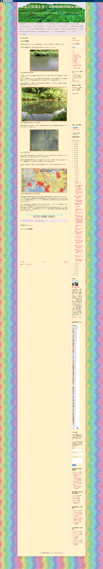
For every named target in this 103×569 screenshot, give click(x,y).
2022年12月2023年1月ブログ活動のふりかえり (77, 479)
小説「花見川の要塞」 (78, 213)
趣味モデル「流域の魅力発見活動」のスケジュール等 (79, 233)
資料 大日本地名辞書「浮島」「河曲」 (78, 197)
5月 (76, 263)
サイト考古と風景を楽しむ (63, 26)
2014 (75, 165)
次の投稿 (23, 262)
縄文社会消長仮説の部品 (43, 31)
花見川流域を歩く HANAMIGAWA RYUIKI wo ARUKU (51, 7)
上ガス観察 (77, 206)
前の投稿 (66, 262)
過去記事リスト (40, 23)
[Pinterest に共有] (43, 220)
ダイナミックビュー (76, 81)
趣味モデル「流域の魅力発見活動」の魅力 (78, 247)
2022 (75, 150)
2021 (75, 152)
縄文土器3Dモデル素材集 (52, 29)
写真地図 (75, 58)
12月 (76, 169)
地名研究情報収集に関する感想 (78, 260)
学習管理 (21, 29)
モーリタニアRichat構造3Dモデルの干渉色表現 (77, 519)
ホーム (44, 262)
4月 (76, 265)
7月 (76, 179)
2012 (75, 273)
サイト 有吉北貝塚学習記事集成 (58, 31)
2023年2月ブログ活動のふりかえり (77, 474)
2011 (75, 275)
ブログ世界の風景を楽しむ (25, 26)
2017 (75, 160)
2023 (75, 148)
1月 (76, 271)
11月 (76, 171)
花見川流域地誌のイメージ (78, 237)
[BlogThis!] (39, 220)
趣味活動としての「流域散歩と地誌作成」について (79, 251)
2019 (75, 156)
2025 (75, 144)
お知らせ (75, 472)
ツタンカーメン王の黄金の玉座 (77, 543)
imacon (50, 553)
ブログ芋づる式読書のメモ (39, 26)
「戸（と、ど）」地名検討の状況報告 (79, 209)
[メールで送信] (38, 220)
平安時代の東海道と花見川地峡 (78, 201)
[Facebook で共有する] (42, 220)
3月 (76, 267)
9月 (76, 175)
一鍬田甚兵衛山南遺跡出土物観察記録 (68, 29)
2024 (75, 146)
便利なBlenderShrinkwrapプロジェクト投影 (77, 486)
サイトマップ (76, 53)
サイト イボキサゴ (72, 31)
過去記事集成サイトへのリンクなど (27, 23)
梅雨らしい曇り (76, 502)
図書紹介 (75, 61)
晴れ (74, 497)
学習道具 (81, 29)
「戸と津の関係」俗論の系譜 (78, 189)
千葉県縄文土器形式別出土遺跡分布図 (27, 31)
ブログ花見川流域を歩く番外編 (53, 23)
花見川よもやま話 (51, 26)
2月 (76, 269)
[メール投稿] (36, 220)
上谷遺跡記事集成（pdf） (77, 65)
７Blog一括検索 (22, 34)
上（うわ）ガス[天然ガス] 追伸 (78, 256)
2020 (75, 154)
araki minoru (76, 287)
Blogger (61, 553)
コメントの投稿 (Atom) (28, 264)
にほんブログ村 (75, 129)
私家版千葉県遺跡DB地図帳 (77, 26)
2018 (75, 158)
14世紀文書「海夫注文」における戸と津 (79, 193)
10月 (76, 173)
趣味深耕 (75, 60)
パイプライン (76, 63)
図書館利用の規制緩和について (78, 204)
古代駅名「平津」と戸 (78, 183)
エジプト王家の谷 (77, 515)
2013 (75, 167)
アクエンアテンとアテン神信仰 (77, 536)
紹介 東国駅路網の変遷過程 (78, 186)
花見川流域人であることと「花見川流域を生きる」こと (79, 241)
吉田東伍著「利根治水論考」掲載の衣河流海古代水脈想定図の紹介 (79, 221)
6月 (76, 181)
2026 (75, 142)
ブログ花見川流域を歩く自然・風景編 (70, 23)
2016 (75, 162)
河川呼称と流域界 (77, 56)
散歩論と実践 (76, 55)
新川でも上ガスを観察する (78, 229)
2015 (75, 164)
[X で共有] (41, 220)
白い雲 (74, 495)
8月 (76, 177)
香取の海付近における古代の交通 (79, 216)
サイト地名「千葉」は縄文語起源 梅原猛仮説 (35, 29)
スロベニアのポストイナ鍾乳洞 (77, 522)
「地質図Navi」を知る (78, 226)
